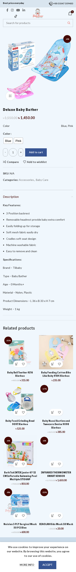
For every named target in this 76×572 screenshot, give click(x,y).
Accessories (26, 179)
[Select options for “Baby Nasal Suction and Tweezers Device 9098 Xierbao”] (52, 412)
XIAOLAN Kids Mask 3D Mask (56, 524)
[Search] (69, 23)
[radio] (8, 141)
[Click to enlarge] (10, 96)
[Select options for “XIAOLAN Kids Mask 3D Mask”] (52, 515)
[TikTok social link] (15, 16)
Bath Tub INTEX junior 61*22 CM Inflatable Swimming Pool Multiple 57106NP (20, 476)
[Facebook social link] (7, 10)
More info (27, 564)
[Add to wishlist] (23, 364)
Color (6, 133)
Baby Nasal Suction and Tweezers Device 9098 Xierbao (56, 424)
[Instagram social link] (12, 10)
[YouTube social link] (18, 10)
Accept (47, 564)
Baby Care (42, 179)
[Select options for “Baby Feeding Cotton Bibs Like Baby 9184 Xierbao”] (52, 364)
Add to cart (36, 152)
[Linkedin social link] (23, 10)
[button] (16, 364)
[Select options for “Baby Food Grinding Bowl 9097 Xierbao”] (16, 412)
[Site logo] (38, 13)
